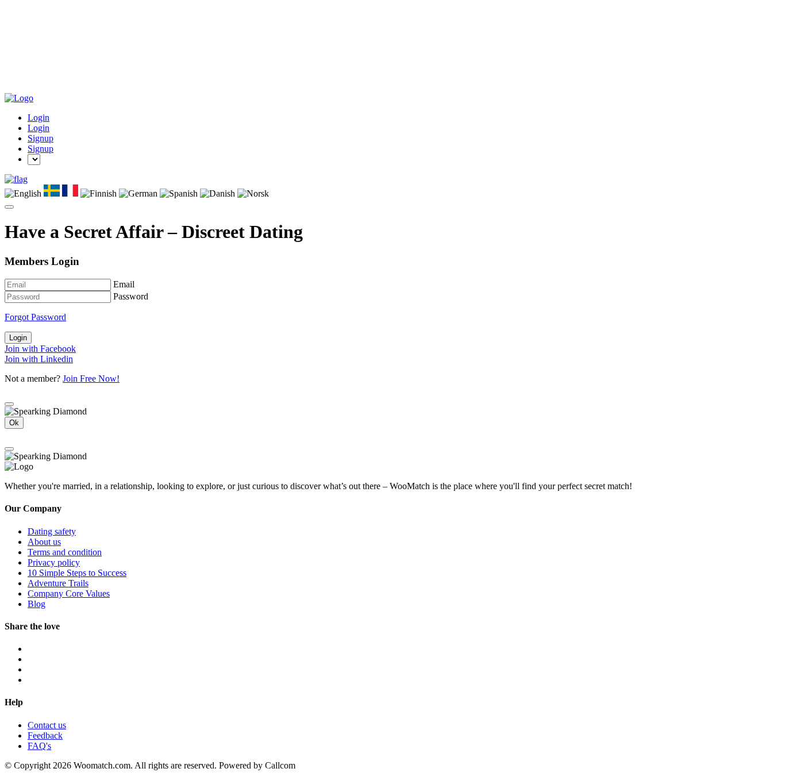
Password (130, 296)
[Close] (9, 404)
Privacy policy (54, 562)
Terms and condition (65, 552)
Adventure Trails (58, 583)
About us (44, 542)
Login (38, 117)
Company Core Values (69, 593)
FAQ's (39, 746)
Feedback (45, 735)
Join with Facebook (40, 349)
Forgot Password (35, 317)
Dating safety (52, 531)
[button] (16, 179)
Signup (40, 138)
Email (123, 284)
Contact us (47, 725)
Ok (14, 422)
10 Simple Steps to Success (77, 573)
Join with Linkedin (39, 359)
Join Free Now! (91, 378)
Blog (36, 604)
